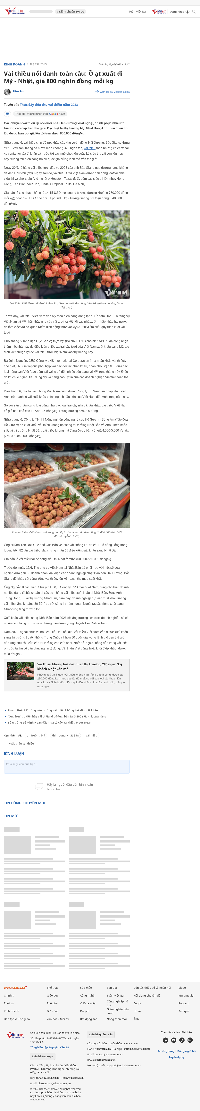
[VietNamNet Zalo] (190, 1042)
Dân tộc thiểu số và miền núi (152, 987)
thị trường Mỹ (36, 735)
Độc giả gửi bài (186, 1051)
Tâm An (18, 91)
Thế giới (52, 1003)
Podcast (184, 1003)
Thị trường (38, 64)
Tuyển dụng (176, 1057)
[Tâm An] (7, 92)
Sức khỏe (86, 987)
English (138, 1003)
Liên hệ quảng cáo (100, 1034)
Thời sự (9, 1003)
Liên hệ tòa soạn (42, 1056)
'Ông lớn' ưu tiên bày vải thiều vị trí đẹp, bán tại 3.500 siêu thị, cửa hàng (57, 716)
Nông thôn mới (117, 1019)
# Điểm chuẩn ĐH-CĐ (70, 11)
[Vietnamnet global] (159, 13)
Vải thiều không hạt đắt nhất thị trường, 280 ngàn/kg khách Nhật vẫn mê (79, 666)
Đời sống (53, 1011)
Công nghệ (87, 995)
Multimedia (186, 995)
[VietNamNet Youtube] (173, 1042)
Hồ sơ (137, 1011)
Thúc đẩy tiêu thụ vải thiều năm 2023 (49, 104)
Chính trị (9, 995)
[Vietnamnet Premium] (15, 989)
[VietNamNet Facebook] (165, 1042)
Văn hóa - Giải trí (58, 1019)
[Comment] (7, 114)
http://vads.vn (106, 1060)
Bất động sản (88, 1019)
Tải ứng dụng (166, 1051)
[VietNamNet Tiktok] (182, 1042)
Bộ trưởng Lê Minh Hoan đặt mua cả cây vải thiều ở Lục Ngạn (49, 722)
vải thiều (90, 148)
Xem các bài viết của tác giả (115, 92)
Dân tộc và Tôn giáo (17, 1019)
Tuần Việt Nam (138, 11)
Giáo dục (52, 995)
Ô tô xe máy (88, 1003)
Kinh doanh (14, 64)
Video (182, 987)
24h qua (184, 1011)
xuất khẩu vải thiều (21, 743)
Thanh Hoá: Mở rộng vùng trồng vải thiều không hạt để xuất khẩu (53, 710)
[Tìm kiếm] (194, 11)
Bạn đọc (112, 987)
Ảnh (136, 1019)
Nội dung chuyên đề (147, 995)
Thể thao (52, 987)
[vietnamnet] (15, 15)
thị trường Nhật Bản (65, 735)
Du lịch (84, 1011)
